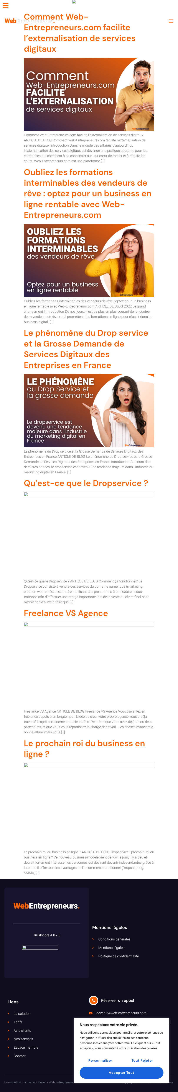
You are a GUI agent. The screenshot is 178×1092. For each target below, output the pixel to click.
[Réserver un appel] (93, 1000)
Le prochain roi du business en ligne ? (84, 748)
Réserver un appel (117, 1000)
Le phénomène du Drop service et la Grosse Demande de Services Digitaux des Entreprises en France (86, 348)
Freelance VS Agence (66, 613)
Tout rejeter (142, 1060)
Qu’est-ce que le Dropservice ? (86, 483)
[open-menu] (171, 21)
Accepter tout (121, 1072)
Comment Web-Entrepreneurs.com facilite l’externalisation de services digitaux (80, 32)
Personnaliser (100, 1060)
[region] (121, 1050)
